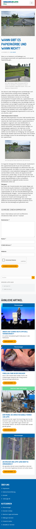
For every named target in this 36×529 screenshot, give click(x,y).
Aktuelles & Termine (8, 525)
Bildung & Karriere (8, 518)
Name (3, 239)
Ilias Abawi (13, 52)
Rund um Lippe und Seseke (19, 388)
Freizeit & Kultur (7, 521)
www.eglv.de (6, 499)
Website (3, 251)
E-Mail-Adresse (6, 245)
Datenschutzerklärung (9, 492)
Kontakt (5, 495)
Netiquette (7, 286)
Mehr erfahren (8, 341)
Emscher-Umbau (7, 511)
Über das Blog (8, 289)
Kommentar (5, 220)
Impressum (6, 488)
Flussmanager (18, 305)
